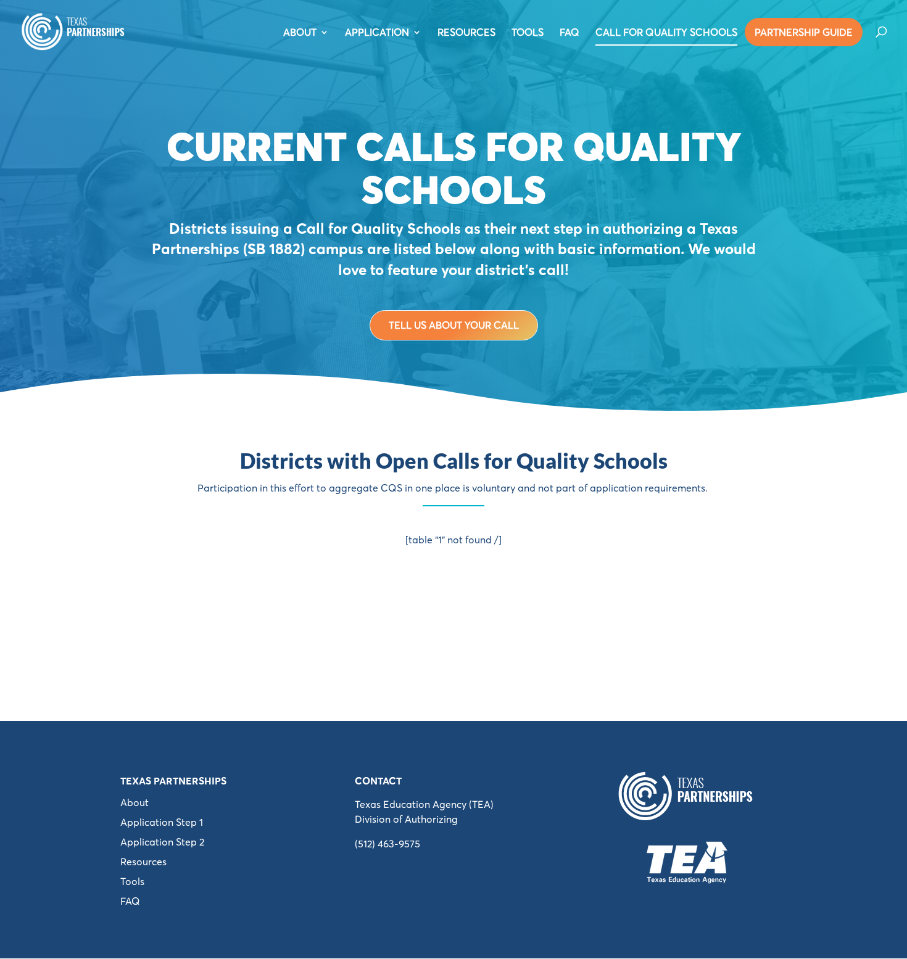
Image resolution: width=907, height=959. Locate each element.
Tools (132, 881)
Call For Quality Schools (666, 33)
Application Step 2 (162, 842)
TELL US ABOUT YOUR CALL (454, 325)
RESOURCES (466, 33)
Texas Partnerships (173, 781)
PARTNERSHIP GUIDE (804, 32)
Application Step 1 (161, 822)
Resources (143, 861)
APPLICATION (377, 33)
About (134, 802)
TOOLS (527, 33)
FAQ (569, 33)
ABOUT (300, 33)
